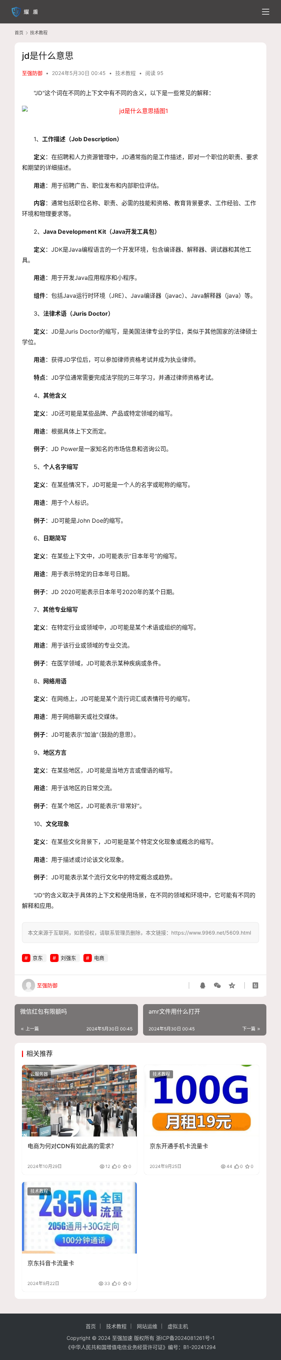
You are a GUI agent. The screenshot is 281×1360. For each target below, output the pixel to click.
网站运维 (147, 1326)
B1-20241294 (199, 1347)
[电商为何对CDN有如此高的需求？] (79, 1101)
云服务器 (39, 1074)
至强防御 (32, 73)
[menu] (265, 11)
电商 (99, 958)
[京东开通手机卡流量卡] (201, 1101)
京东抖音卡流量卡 (50, 1263)
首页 (19, 32)
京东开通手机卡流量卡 (179, 1146)
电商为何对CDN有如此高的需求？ (72, 1146)
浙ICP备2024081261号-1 (185, 1338)
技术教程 (125, 73)
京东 (38, 958)
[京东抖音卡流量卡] (79, 1218)
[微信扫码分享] (217, 985)
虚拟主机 (178, 1326)
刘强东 (68, 958)
